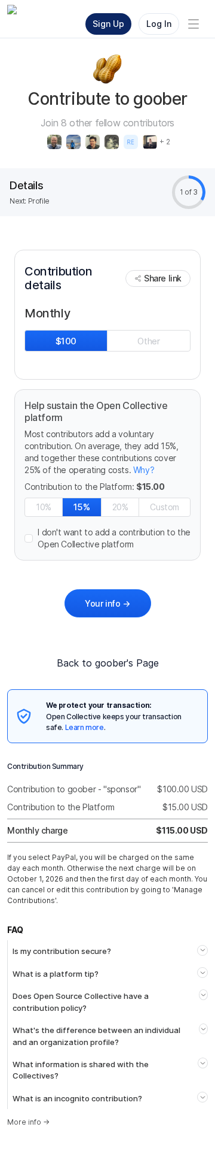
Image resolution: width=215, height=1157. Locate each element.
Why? (143, 470)
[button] (107, 538)
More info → (28, 1121)
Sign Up (108, 24)
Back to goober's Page (108, 663)
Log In (158, 24)
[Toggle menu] (193, 24)
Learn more (84, 727)
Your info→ (107, 603)
